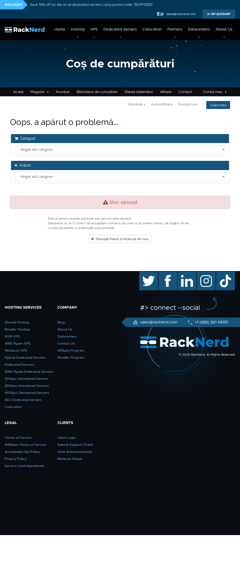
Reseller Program (71, 357)
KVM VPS (12, 336)
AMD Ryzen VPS (18, 343)
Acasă (18, 92)
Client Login (66, 437)
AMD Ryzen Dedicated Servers (29, 371)
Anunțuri (63, 92)
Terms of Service (18, 437)
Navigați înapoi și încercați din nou (121, 239)
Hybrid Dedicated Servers (25, 357)
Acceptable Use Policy (22, 452)
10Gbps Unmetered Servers (26, 379)
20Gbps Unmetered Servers (27, 386)
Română (135, 104)
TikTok (222, 274)
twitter (145, 274)
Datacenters (199, 29)
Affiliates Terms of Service (25, 445)
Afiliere (165, 92)
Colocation (152, 29)
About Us (224, 29)
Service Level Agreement (24, 466)
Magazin (38, 92)
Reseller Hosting (17, 329)
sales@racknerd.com (181, 14)
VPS (94, 29)
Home (59, 29)
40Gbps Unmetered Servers (27, 393)
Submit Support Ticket (75, 445)
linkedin (184, 274)
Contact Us (66, 343)
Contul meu (213, 92)
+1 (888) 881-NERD (211, 322)
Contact (185, 92)
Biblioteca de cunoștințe (97, 92)
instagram (205, 274)
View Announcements (74, 452)
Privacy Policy (15, 459)
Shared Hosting (17, 322)
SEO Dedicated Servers (23, 400)
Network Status (69, 459)
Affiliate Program (70, 350)
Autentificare (162, 104)
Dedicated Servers (120, 29)
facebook (167, 274)
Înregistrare (188, 104)
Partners (174, 29)
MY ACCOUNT (221, 14)
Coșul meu (218, 105)
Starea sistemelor (138, 92)
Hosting (78, 29)
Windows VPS (16, 350)
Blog (61, 322)
